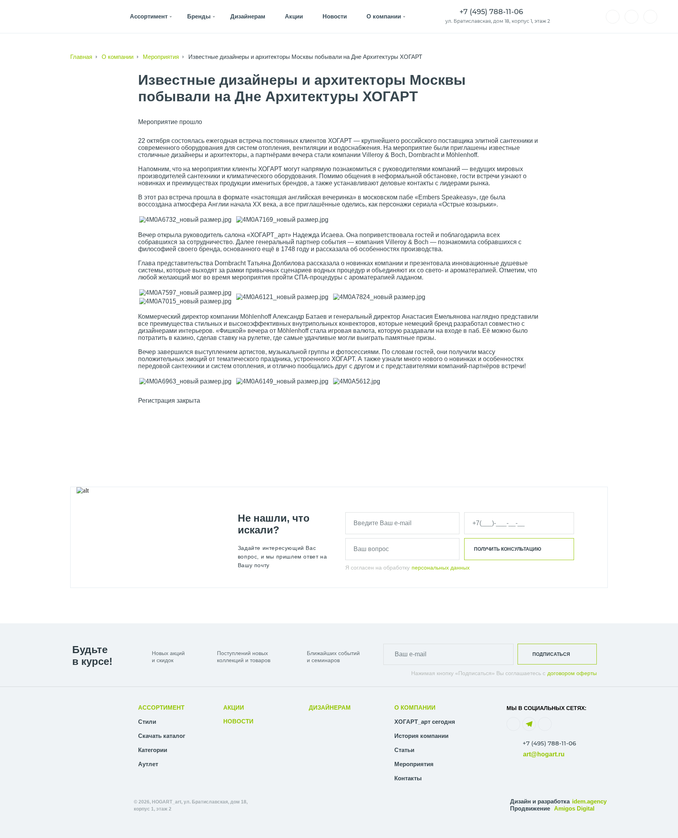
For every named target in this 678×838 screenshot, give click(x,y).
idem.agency (589, 801)
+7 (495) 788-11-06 (549, 743)
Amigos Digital (574, 808)
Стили (147, 721)
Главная (81, 56)
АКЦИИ (233, 707)
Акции (294, 16)
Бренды (199, 16)
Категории (152, 750)
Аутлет (148, 764)
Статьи (404, 750)
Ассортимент (149, 16)
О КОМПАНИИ (415, 707)
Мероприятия (161, 56)
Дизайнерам (247, 16)
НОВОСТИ (238, 721)
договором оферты (572, 673)
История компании (421, 735)
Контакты (408, 778)
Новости (335, 16)
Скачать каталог (161, 735)
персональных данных (441, 567)
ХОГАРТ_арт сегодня (424, 721)
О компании (383, 16)
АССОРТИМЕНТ (161, 707)
